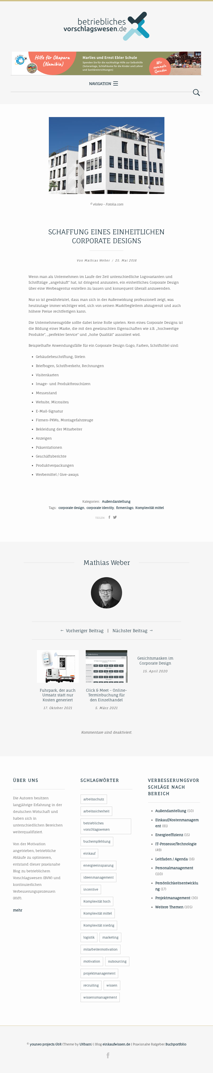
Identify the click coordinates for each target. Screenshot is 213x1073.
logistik (89, 937)
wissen (111, 985)
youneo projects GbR (46, 1044)
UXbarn (85, 1044)
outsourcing (117, 961)
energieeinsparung (98, 865)
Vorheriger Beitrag (84, 630)
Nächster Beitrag (129, 630)
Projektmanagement (172, 898)
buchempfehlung (96, 841)
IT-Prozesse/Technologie (176, 844)
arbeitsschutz (93, 799)
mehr (17, 910)
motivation (91, 961)
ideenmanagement (98, 877)
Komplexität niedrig (98, 925)
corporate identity (100, 508)
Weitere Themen (169, 907)
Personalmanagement (174, 868)
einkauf (89, 853)
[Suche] (196, 92)
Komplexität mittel (149, 508)
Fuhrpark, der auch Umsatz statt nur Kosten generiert (58, 695)
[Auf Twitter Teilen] (115, 517)
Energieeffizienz (169, 835)
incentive (90, 889)
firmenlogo (124, 508)
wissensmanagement (100, 997)
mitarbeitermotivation (100, 949)
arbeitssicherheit (96, 811)
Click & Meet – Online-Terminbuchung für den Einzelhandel (106, 695)
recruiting (91, 985)
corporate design (71, 508)
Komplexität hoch (96, 901)
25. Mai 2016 (126, 260)
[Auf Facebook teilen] (109, 517)
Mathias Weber (97, 260)
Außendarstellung (116, 501)
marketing (110, 937)
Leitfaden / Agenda (171, 859)
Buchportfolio (175, 1044)
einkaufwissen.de (116, 1044)
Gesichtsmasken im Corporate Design (155, 660)
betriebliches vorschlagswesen (96, 826)
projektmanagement (99, 973)
